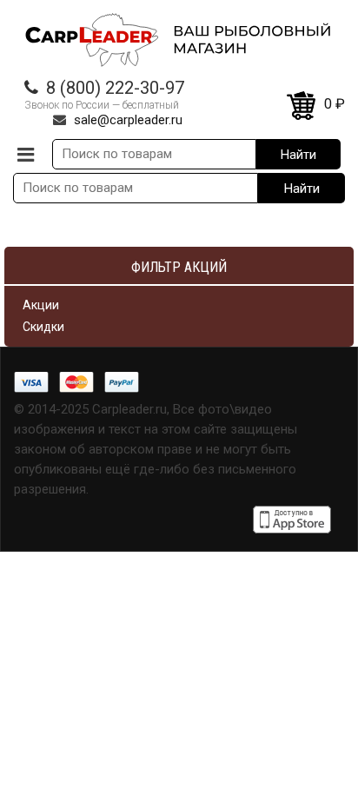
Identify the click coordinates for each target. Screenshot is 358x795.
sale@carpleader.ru (128, 120)
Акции (41, 305)
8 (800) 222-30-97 (115, 87)
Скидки (43, 327)
